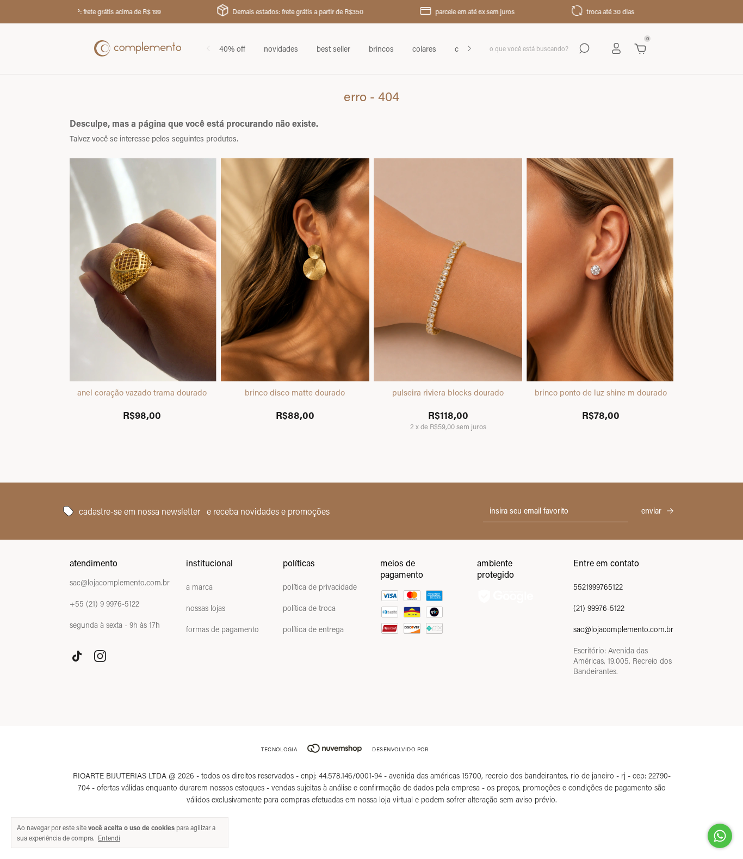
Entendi (109, 837)
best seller (333, 49)
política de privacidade (320, 587)
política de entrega (313, 629)
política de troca (309, 608)
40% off (232, 49)
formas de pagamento (222, 629)
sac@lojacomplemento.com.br (623, 629)
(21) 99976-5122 (598, 608)
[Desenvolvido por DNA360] (458, 749)
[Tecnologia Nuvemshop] (335, 749)
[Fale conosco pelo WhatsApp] (720, 836)
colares (424, 49)
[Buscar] (583, 48)
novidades (281, 49)
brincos (381, 49)
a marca (199, 587)
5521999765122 (598, 587)
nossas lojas (205, 608)
